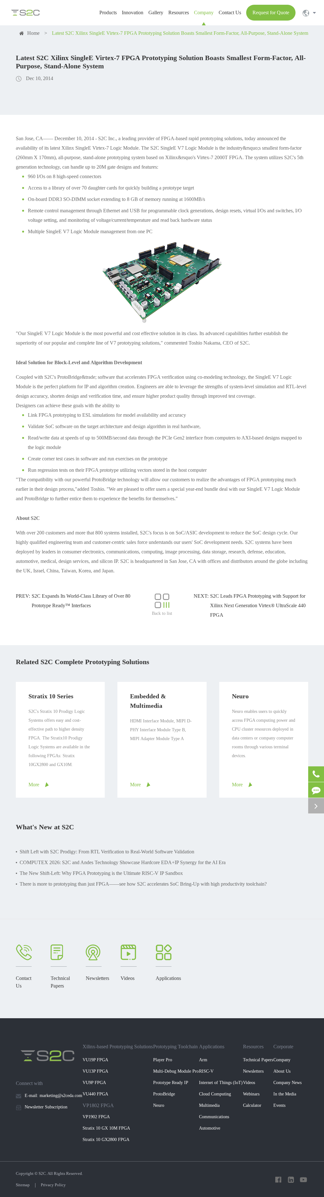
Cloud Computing (215, 1094)
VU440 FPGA (95, 1094)
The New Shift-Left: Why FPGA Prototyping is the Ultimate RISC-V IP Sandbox (101, 873)
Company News (287, 1082)
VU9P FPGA (94, 1082)
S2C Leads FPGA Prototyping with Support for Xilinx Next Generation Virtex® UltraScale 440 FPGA (258, 605)
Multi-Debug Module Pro (176, 1071)
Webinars (251, 1094)
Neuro (240, 696)
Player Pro (162, 1059)
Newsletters (253, 1071)
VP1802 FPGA (98, 1105)
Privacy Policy (53, 1184)
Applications (211, 1046)
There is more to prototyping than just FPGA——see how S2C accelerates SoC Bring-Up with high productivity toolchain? (143, 884)
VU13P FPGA (95, 1071)
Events (279, 1105)
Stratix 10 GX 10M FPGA (106, 1128)
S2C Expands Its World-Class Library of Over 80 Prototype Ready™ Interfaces (81, 600)
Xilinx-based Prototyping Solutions (118, 1046)
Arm (203, 1059)
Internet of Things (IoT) (221, 1082)
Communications (214, 1116)
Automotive (209, 1128)
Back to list (162, 613)
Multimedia (209, 1105)
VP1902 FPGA (96, 1116)
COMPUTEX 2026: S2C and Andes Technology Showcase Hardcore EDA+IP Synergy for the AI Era (123, 862)
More (33, 784)
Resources (253, 1046)
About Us (281, 1071)
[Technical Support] (316, 790)
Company (281, 1059)
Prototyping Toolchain (175, 1046)
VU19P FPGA (95, 1059)
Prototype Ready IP (170, 1082)
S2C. (43, 1173)
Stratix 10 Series (50, 696)
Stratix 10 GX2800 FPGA (106, 1139)
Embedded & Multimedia (148, 701)
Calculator (252, 1105)
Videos (249, 1082)
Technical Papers (258, 1059)
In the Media (284, 1094)
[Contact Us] (316, 774)
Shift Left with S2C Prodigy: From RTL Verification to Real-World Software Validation (107, 851)
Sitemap (23, 1184)
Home (33, 33)
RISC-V (206, 1071)
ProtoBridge (164, 1094)
